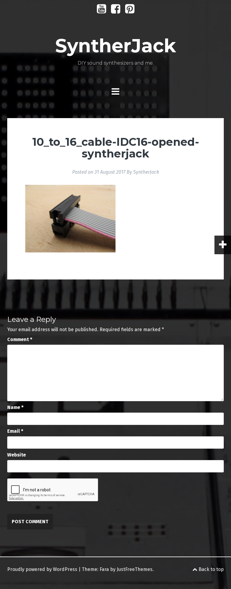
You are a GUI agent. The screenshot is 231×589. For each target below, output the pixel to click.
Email (15, 431)
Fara (104, 569)
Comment (19, 339)
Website (16, 455)
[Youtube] (101, 11)
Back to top (210, 569)
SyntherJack (115, 45)
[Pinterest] (129, 11)
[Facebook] (115, 11)
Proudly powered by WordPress (42, 569)
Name (15, 407)
